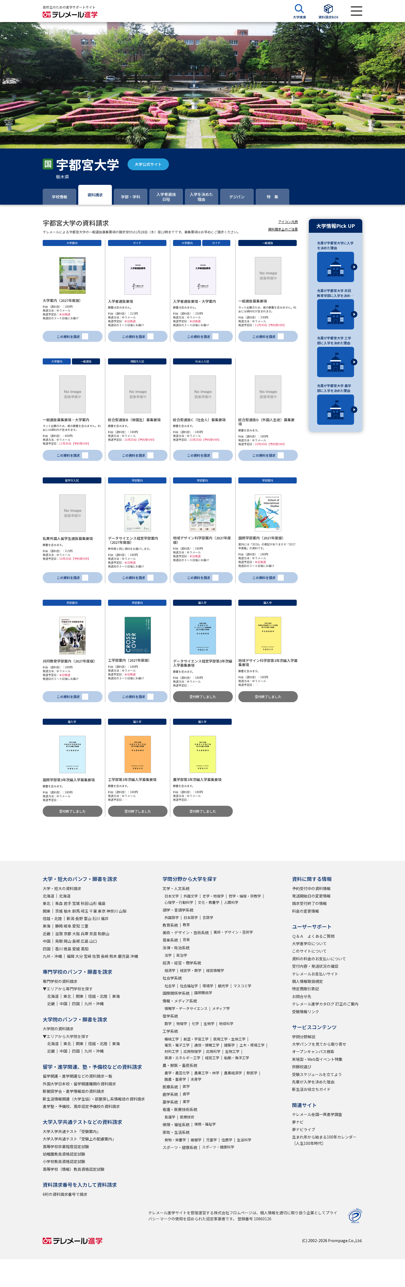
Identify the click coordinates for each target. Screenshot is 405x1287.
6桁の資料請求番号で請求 (65, 1194)
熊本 (113, 956)
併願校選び (301, 1066)
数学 (168, 1023)
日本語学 (190, 917)
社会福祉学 (189, 985)
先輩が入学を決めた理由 (313, 1082)
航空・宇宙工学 (196, 1039)
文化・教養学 (208, 902)
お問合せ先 (301, 996)
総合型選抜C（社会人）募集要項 (199, 419)
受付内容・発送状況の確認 (315, 966)
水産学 (196, 1079)
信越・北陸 (52, 918)
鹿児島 (123, 956)
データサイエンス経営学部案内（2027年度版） (133, 540)
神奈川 (112, 911)
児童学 (211, 1139)
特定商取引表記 (305, 988)
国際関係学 (203, 992)
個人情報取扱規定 (307, 981)
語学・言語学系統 (178, 910)
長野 (79, 918)
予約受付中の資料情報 (311, 888)
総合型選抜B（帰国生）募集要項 (134, 419)
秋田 (84, 903)
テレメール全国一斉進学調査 (317, 1114)
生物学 (209, 1023)
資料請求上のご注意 (283, 229)
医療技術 (187, 1117)
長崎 (105, 956)
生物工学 (232, 1051)
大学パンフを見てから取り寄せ (319, 1044)
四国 (46, 948)
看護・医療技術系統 (180, 1109)
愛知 (76, 926)
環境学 (207, 985)
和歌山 (103, 933)
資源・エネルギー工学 (182, 1057)
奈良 (93, 933)
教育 (186, 924)
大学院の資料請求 (58, 1028)
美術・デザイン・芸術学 (233, 932)
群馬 (76, 911)
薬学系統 (170, 1102)
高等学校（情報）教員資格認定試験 (73, 1169)
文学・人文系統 (176, 888)
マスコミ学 (242, 985)
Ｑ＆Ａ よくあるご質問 (313, 936)
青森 (59, 903)
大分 (79, 956)
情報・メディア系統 (180, 1001)
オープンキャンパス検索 (313, 1051)
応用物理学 (192, 1051)
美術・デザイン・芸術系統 (186, 932)
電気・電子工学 (177, 1045)
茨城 (59, 911)
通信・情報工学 (206, 1045)
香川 (59, 948)
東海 (46, 926)
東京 (102, 911)
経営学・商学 (190, 970)
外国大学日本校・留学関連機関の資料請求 (79, 1083)
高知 (84, 948)
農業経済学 (233, 1072)
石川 (96, 918)
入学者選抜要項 (120, 301)
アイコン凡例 (288, 221)
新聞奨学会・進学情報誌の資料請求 (73, 1091)
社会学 (169, 985)
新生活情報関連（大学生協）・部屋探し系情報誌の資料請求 (94, 1099)
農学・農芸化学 (177, 1072)
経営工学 (212, 1057)
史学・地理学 (213, 896)
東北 (46, 903)
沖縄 (134, 956)
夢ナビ (298, 1122)
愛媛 (76, 948)
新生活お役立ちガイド (311, 1089)
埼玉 (84, 911)
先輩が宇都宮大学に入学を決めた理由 (335, 245)
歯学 (186, 1093)
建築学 (229, 1045)
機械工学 (171, 1039)
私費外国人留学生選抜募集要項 (68, 538)
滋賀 (59, 933)
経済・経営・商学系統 (182, 963)
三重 (84, 926)
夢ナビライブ (303, 1129)
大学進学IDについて (309, 943)
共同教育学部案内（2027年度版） (70, 661)
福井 (105, 918)
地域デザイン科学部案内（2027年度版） (202, 540)
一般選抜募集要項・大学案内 (66, 419)
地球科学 (226, 1023)
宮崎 (87, 956)
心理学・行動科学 (178, 902)
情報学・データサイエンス (185, 1008)
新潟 (70, 918)
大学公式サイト (148, 164)
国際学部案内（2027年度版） (261, 537)
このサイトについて (309, 951)
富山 (87, 918)
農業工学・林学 (206, 1072)
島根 (76, 941)
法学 (168, 955)
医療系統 (170, 1086)
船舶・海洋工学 (236, 1057)
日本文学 (171, 896)
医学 (186, 1086)
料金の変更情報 (305, 911)
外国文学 (190, 896)
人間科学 (231, 902)
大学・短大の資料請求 (62, 888)
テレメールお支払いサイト (315, 974)
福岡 (70, 956)
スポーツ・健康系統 (180, 1147)
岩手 (67, 903)
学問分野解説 (303, 1036)
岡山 (67, 941)
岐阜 (67, 926)
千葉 (93, 911)
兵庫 (84, 933)
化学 (195, 1023)
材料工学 (171, 1051)
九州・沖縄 (52, 956)
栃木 (67, 911)
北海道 (48, 896)
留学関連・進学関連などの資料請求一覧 (77, 1076)
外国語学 (171, 917)
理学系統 (170, 1016)
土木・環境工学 (251, 1045)
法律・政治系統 (176, 947)
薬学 (186, 1101)
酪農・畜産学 (175, 1079)
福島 (102, 903)
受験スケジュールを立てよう (317, 1074)
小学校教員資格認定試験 (64, 1161)
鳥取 (59, 941)
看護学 (169, 1117)
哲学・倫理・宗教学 (245, 896)
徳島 (67, 948)
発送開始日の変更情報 (311, 896)
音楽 (186, 939)
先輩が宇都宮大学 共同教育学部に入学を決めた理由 (335, 293)
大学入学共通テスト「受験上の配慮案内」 (79, 1139)
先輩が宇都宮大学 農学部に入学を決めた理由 (334, 388)
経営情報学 (215, 970)
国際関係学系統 (176, 993)
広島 (84, 941)
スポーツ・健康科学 (218, 1147)
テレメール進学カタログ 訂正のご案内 (325, 1004)
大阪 (76, 933)
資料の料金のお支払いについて (319, 958)
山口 (93, 941)
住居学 (227, 1139)
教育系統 (170, 925)
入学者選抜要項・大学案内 (194, 301)
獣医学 (252, 1072)
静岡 (59, 926)
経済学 (169, 970)
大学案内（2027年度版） (63, 300)
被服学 (196, 1139)
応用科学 (213, 1051)
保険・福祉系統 (176, 1124)
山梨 (122, 911)
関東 (46, 911)
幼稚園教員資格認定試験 (64, 1154)
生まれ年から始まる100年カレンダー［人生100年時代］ (324, 1140)
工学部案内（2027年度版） (130, 660)
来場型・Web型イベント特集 (317, 1059)
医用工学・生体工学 (229, 1039)
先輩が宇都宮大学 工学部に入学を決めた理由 (334, 340)
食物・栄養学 (175, 1139)
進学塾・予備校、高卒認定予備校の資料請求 (81, 1106)
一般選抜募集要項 (252, 301)
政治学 (181, 955)
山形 (93, 903)
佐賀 (96, 956)
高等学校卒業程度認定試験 (66, 1146)
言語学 (207, 917)
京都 (67, 933)
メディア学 (221, 1008)
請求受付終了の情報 (309, 903)
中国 (46, 941)
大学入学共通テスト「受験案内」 (72, 1131)
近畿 (46, 933)
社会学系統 (172, 978)
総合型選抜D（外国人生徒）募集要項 (266, 422)
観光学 (223, 985)
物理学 (181, 1023)
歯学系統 (170, 1094)
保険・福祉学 (205, 1124)
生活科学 (244, 1139)
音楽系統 (170, 940)
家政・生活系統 (176, 1132)
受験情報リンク (305, 1011)
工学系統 (170, 1031)
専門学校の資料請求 (60, 981)
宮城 (76, 903)
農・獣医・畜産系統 (180, 1065)
